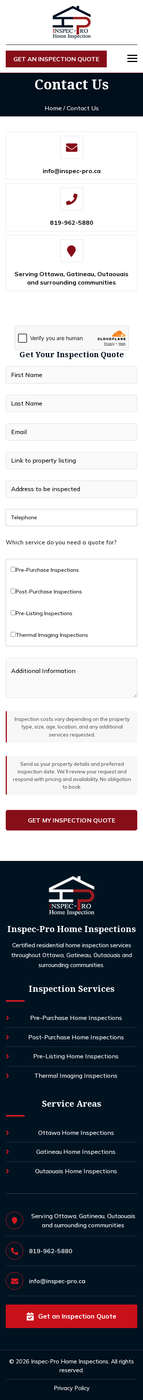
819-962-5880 (71, 222)
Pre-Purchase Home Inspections (76, 1017)
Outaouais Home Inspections (76, 1171)
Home (53, 108)
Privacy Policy (72, 1388)
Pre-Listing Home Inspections (76, 1056)
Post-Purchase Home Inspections (76, 1037)
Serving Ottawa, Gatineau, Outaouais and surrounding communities (71, 278)
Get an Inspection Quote (56, 59)
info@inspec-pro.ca (72, 171)
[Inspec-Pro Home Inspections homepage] (72, 896)
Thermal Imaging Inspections (75, 1075)
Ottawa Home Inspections (76, 1132)
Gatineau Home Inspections (76, 1151)
